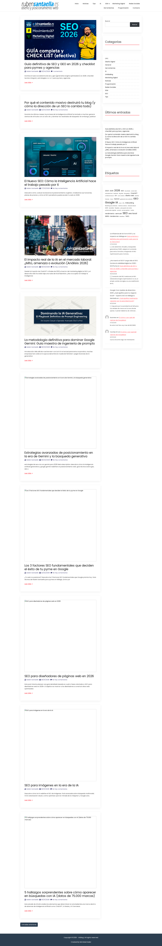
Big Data (121, 193)
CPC (106, 58)
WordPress (122, 216)
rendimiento (109, 213)
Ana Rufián (127, 191)
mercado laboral (132, 205)
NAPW (106, 208)
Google (110, 202)
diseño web (129, 195)
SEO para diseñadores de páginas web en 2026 (59, 676)
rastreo (132, 210)
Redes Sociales (134, 4)
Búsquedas (127, 193)
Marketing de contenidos (111, 205)
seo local (132, 213)
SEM (106, 4)
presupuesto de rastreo (126, 208)
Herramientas (109, 8)
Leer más (27, 82)
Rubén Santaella (32, 71)
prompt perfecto (126, 210)
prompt (119, 210)
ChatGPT (134, 193)
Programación (123, 8)
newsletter (111, 208)
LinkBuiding (109, 74)
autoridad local (109, 193)
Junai (120, 203)
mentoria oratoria (122, 205)
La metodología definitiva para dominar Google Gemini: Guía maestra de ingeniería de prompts (59, 342)
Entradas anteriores (29, 924)
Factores (107, 199)
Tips (94, 4)
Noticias (85, 4)
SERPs (107, 216)
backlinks (115, 193)
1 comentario (57, 71)
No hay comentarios (60, 110)
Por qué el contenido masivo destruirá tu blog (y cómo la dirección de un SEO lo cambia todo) (59, 104)
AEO (122, 191)
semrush (118, 213)
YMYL (127, 216)
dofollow (137, 195)
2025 (111, 191)
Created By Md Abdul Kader (81, 942)
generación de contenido (126, 199)
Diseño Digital (110, 62)
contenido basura (109, 195)
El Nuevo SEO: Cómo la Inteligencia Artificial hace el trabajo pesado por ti (60, 183)
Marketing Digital (118, 4)
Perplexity (117, 208)
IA (100, 4)
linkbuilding (129, 203)
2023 (107, 191)
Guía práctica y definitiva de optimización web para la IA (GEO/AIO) (124, 239)
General (108, 65)
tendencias (114, 216)
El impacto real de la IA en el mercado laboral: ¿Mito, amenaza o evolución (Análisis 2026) (58, 261)
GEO (135, 198)
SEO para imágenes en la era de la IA (51, 785)
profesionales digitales (110, 210)
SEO (106, 93)
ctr (116, 195)
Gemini (116, 199)
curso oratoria (121, 195)
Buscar (107, 21)
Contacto (136, 8)
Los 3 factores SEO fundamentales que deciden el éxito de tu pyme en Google (59, 567)
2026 (117, 190)
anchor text (134, 191)
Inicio (77, 4)
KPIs (123, 203)
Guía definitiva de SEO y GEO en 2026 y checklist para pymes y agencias (59, 66)
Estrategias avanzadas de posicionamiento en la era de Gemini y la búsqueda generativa (58, 454)
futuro (111, 199)
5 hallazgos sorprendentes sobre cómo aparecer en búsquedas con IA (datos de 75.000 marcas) (60, 894)
